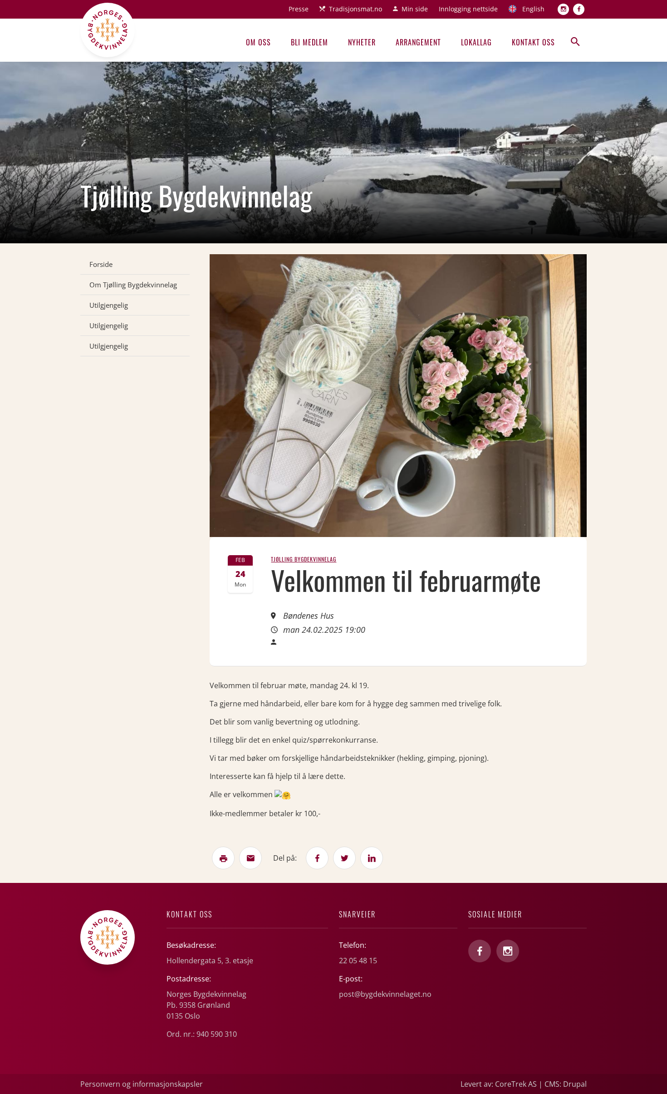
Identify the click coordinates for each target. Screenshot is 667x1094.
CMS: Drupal (565, 1084)
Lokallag (476, 42)
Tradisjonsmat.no (355, 9)
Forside (101, 264)
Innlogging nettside (468, 9)
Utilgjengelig (108, 305)
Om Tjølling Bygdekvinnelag (133, 284)
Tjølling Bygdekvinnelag (303, 559)
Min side (415, 9)
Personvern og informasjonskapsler (141, 1084)
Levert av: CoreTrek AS (499, 1084)
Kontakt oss (533, 42)
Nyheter (362, 42)
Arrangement (418, 42)
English (533, 9)
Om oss (258, 42)
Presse (299, 9)
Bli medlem (309, 42)
